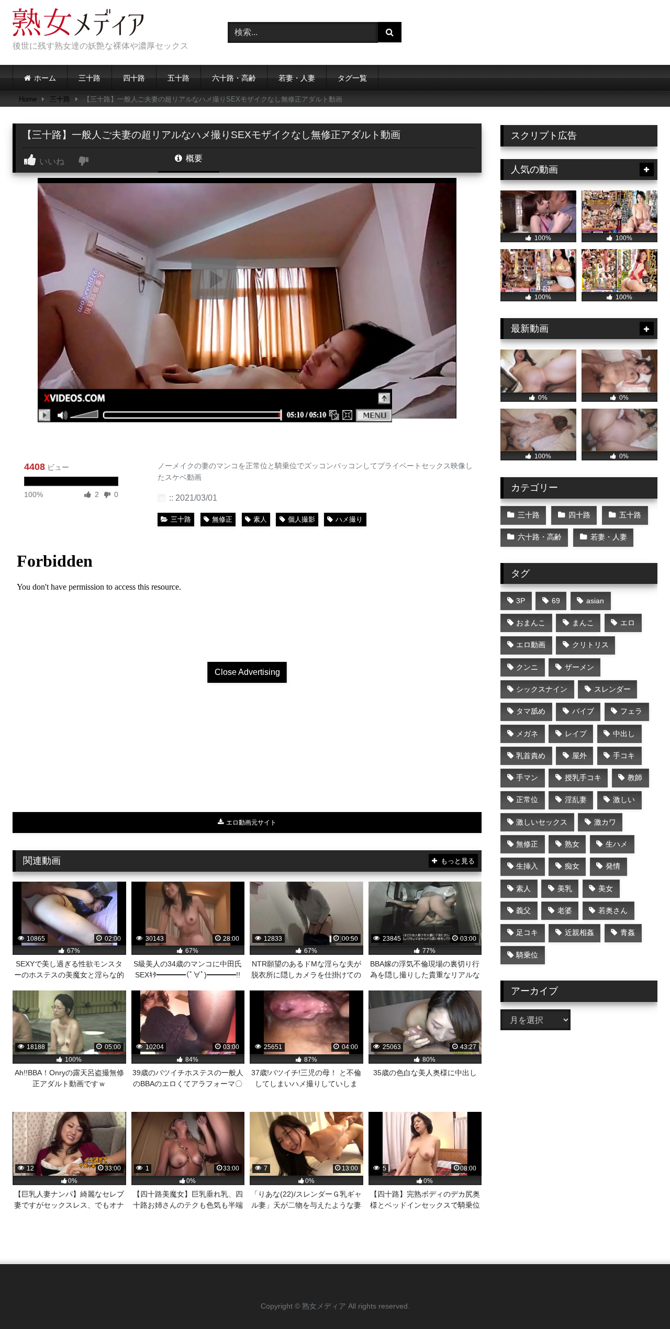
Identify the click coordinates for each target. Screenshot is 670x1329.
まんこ (583, 622)
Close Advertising (247, 672)
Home (28, 99)
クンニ (527, 667)
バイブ (583, 711)
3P (520, 600)
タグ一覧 (352, 78)
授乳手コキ (583, 777)
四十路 (134, 78)
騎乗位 (527, 955)
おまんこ (530, 622)
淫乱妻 (576, 799)
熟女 (572, 844)
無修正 (222, 519)
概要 (193, 158)
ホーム (45, 78)
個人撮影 (301, 519)
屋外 (579, 755)
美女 (605, 888)
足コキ (527, 932)
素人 (260, 519)
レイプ (576, 733)
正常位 (527, 799)
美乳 (564, 888)
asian (595, 600)
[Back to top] (637, 1298)
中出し (624, 733)
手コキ (624, 755)
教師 (635, 777)
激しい (624, 799)
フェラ (631, 711)
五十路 (178, 78)
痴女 (572, 866)
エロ (627, 622)
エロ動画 (530, 644)
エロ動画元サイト (250, 822)
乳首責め (530, 755)
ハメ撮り (349, 519)
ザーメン (579, 667)
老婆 (564, 910)
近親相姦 (579, 932)
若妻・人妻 (296, 78)
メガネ (527, 733)
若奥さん (613, 910)
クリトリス (590, 644)
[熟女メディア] (78, 24)
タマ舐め (530, 711)
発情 (613, 866)
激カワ (605, 822)
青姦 (627, 932)
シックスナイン (541, 689)
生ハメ (617, 844)
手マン (527, 777)
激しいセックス (541, 822)
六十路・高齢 (234, 78)
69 (556, 600)
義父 (523, 910)
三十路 (89, 78)
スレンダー (612, 689)
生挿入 (527, 866)
